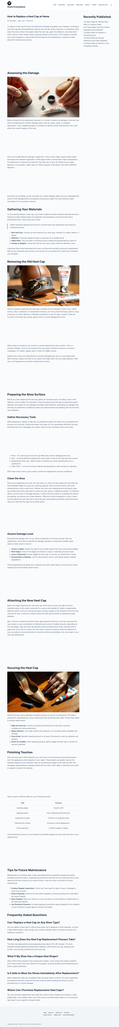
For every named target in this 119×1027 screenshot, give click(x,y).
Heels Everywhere (16, 7)
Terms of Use (57, 1015)
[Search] (111, 5)
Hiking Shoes (79, 4)
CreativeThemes (36, 1024)
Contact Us (59, 1012)
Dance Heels (61, 4)
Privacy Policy (47, 1015)
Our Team (66, 1012)
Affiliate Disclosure (68, 1015)
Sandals (87, 4)
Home (54, 4)
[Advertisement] (43, 55)
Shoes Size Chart (103, 4)
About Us (51, 1012)
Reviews (94, 4)
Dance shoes (70, 4)
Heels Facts (29, 20)
